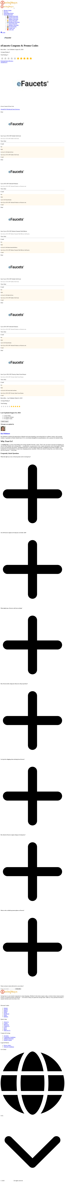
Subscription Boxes (9, 13)
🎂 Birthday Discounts (13, 25)
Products (3, 61)
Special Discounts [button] (8, 14)
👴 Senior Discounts (12, 20)
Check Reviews (9, 61)
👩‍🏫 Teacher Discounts (12, 17)
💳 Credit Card (11, 28)
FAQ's (5, 62)
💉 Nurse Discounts (12, 23)
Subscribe (18, 988)
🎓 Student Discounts (12, 16)
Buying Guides (7, 10)
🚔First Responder (11, 26)
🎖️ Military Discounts (12, 19)
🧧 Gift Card (10, 29)
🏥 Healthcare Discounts (13, 22)
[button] (32, 1115)
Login (3, 32)
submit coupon (4, 421)
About (2, 62)
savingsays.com (9, 1180)
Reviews (6, 12)
